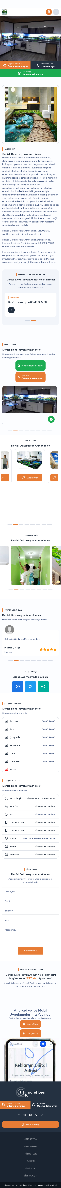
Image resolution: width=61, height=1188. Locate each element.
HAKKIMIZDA (30, 1146)
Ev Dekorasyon (50, 983)
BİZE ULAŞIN (30, 1175)
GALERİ (31, 1161)
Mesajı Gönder (30, 950)
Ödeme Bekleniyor (45, 806)
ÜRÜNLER (30, 1168)
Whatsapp (47, 1104)
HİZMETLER (31, 1153)
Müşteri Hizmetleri (16, 1104)
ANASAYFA (30, 1139)
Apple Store (32, 1024)
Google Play (32, 1033)
